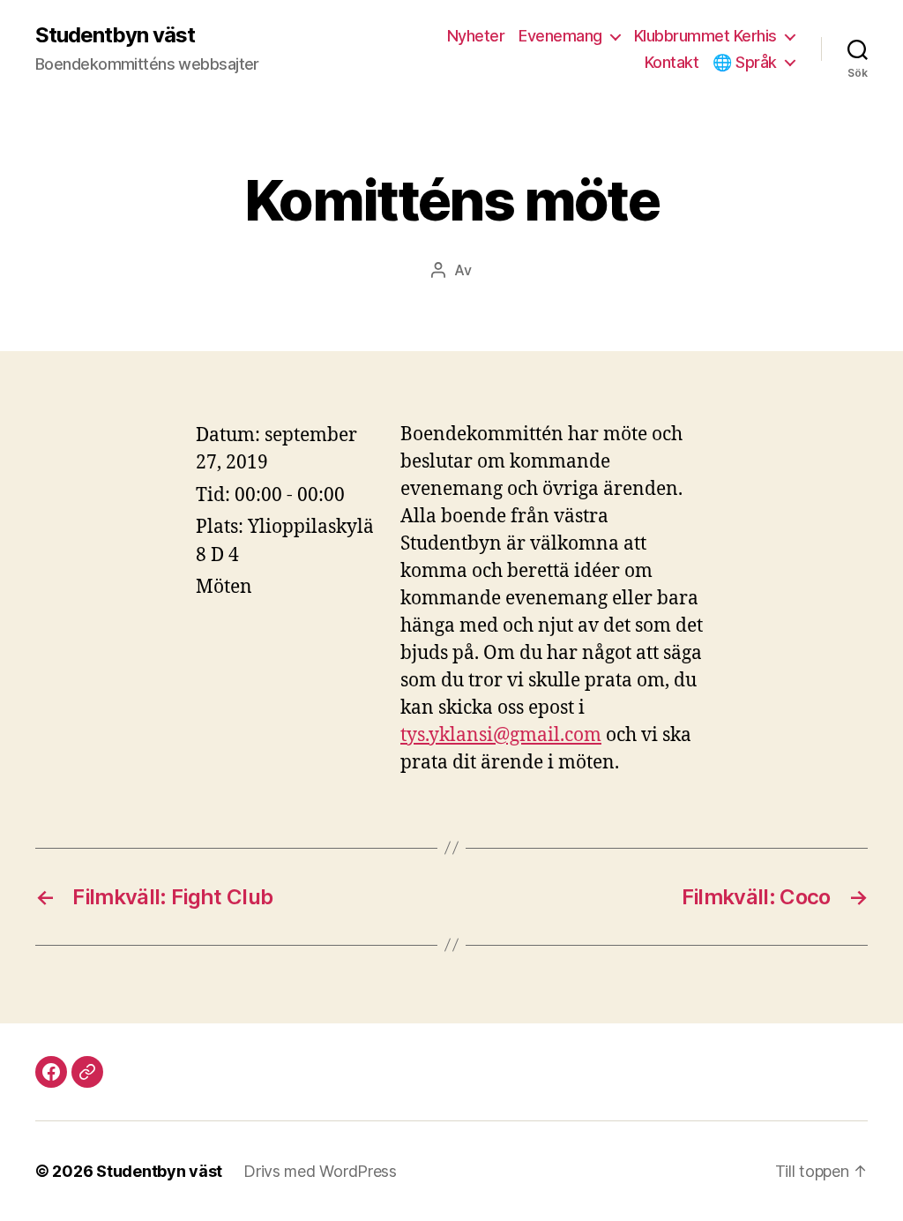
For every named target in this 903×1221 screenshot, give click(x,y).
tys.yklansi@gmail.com (500, 735)
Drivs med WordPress (320, 1171)
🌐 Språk (745, 62)
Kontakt (672, 62)
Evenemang (560, 35)
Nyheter (476, 35)
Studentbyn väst (115, 35)
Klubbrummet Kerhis (705, 35)
